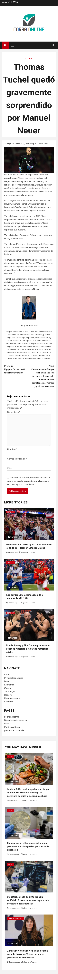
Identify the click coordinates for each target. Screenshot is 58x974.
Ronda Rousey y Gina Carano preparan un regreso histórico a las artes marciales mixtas (28, 649)
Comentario (13, 411)
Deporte (28, 58)
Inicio (7, 674)
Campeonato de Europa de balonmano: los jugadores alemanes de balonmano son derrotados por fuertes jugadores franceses (42, 375)
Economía (9, 684)
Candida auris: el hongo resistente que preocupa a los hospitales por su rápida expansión (28, 846)
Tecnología (9, 691)
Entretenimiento (12, 698)
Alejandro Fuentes (28, 552)
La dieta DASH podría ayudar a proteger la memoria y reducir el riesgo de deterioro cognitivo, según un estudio (28, 792)
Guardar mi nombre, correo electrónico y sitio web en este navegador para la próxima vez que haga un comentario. (28, 481)
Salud (10, 757)
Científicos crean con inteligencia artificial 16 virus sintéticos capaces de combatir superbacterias (28, 900)
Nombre (12, 449)
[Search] (53, 45)
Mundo (7, 681)
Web (9, 468)
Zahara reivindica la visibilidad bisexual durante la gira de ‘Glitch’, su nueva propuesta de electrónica (27, 954)
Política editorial (12, 726)
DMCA (7, 723)
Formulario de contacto (15, 720)
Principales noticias (13, 677)
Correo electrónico (17, 458)
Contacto (8, 701)
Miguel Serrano (14, 143)
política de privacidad (14, 730)
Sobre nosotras (11, 716)
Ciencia (7, 688)
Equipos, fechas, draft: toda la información (14, 369)
